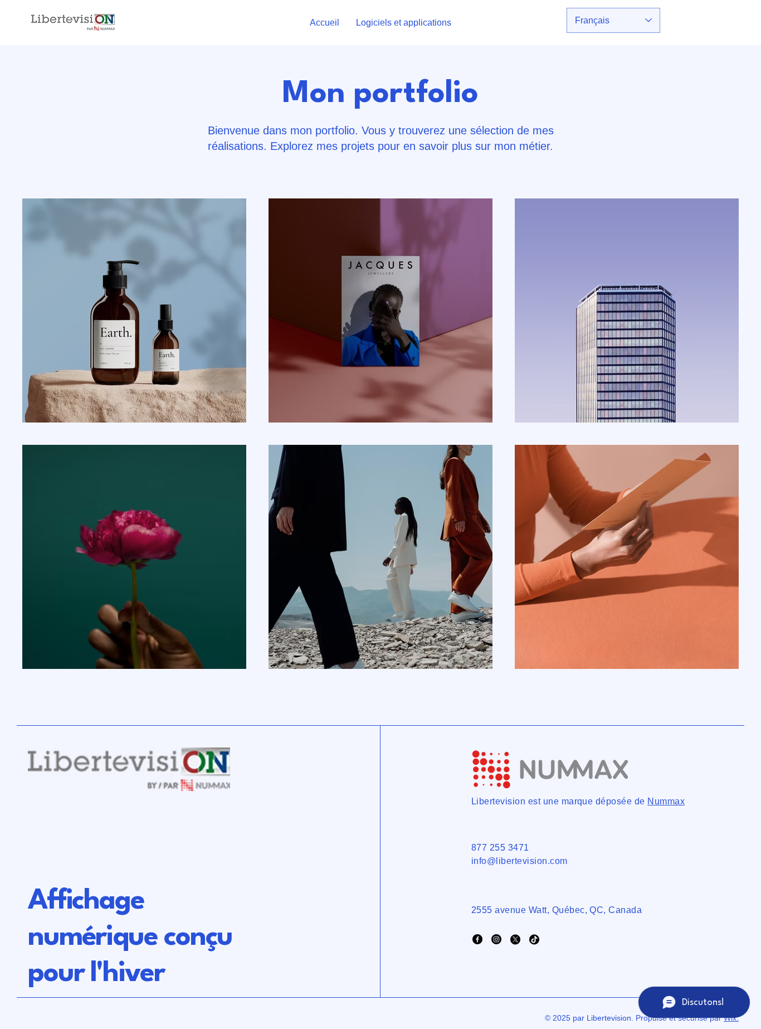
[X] (515, 939)
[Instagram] (496, 939)
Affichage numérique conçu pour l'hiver (130, 937)
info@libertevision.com (519, 861)
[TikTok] (534, 939)
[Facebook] (477, 939)
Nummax (666, 801)
